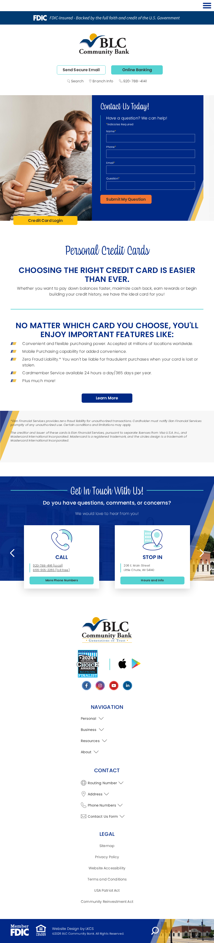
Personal (89, 718)
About (87, 752)
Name (111, 131)
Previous (13, 553)
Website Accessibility (107, 868)
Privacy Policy (107, 857)
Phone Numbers (102, 805)
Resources (91, 740)
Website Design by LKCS (73, 928)
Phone (111, 147)
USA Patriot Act (107, 890)
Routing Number (102, 783)
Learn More (110, 399)
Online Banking (137, 70)
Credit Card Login (45, 220)
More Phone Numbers (61, 580)
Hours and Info (152, 580)
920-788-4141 (135, 81)
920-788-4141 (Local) (48, 565)
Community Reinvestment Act (107, 901)
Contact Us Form (103, 816)
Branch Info (103, 81)
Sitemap (107, 845)
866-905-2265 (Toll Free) (51, 570)
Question (113, 178)
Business (89, 729)
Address (95, 794)
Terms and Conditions (107, 879)
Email (110, 163)
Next (200, 553)
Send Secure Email (81, 70)
